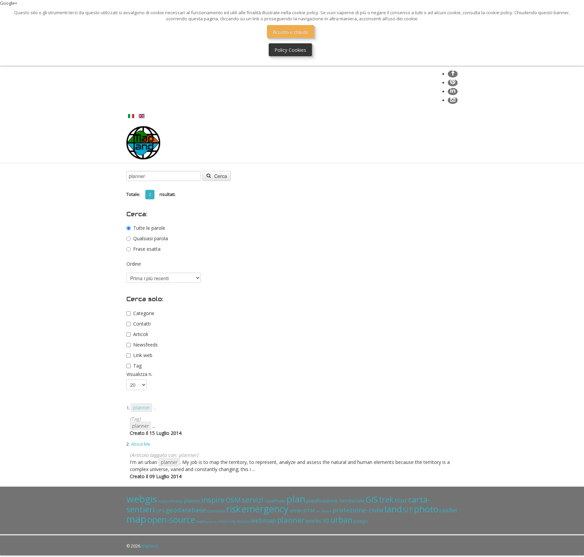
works (313, 521)
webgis (141, 498)
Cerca (220, 176)
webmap (263, 520)
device (213, 521)
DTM (309, 510)
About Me (140, 444)
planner (192, 500)
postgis (361, 521)
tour (400, 500)
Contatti (142, 323)
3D (326, 521)
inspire (213, 500)
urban (296, 510)
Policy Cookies (290, 50)
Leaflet (448, 510)
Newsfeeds (145, 344)
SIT (408, 509)
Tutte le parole (149, 228)
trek (386, 499)
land (393, 509)
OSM (233, 500)
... (144, 408)
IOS (318, 511)
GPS (160, 511)
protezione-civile (358, 510)
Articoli (140, 334)
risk (233, 509)
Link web (142, 355)
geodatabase (186, 510)
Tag (137, 365)
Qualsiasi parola (150, 238)
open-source (171, 519)
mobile (326, 511)
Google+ (8, 3)
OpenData (216, 510)
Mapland (149, 546)
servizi (253, 499)
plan (296, 498)
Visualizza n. (139, 374)
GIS (372, 499)
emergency (265, 509)
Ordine (133, 264)
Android (243, 521)
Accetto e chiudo (290, 31)
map (136, 519)
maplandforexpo (170, 501)
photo (426, 509)
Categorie (143, 313)
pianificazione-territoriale (336, 500)
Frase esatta (147, 249)
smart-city (227, 521)
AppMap (202, 521)
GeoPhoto (275, 501)
